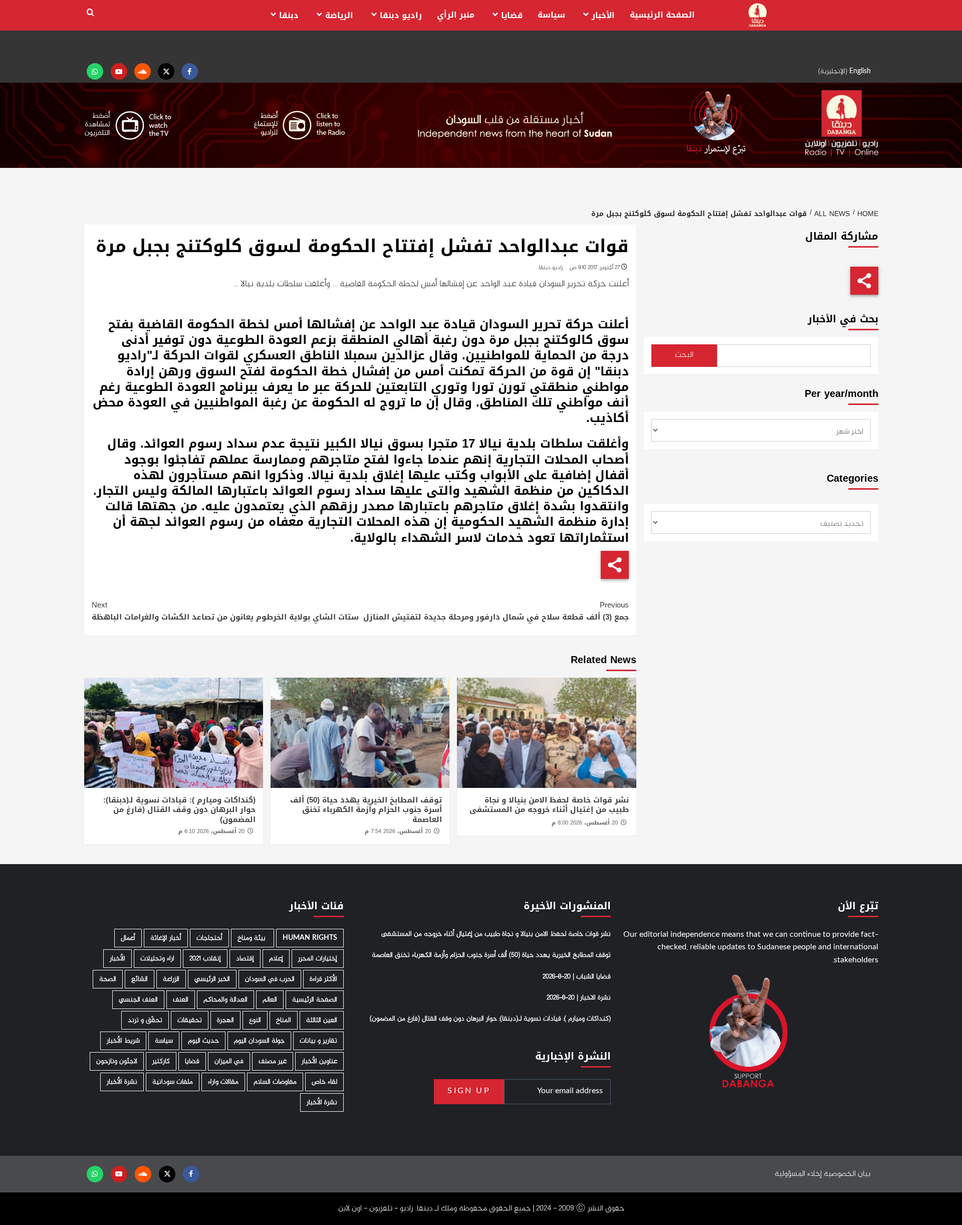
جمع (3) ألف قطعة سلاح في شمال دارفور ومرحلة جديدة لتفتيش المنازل (496, 611)
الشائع (139, 979)
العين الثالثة (321, 1020)
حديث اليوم (203, 1041)
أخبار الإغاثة (165, 938)
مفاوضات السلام (275, 1082)
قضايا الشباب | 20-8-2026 (577, 976)
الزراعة (171, 979)
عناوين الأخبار (319, 1061)
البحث (684, 355)
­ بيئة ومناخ (252, 938)
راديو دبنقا (401, 15)
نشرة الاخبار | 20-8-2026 (579, 997)
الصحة (107, 979)
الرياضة (339, 15)
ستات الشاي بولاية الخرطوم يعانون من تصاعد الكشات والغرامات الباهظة (225, 611)
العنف (180, 999)
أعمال (128, 938)
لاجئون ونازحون (116, 1061)
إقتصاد (245, 958)
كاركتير (161, 1061)
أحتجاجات (209, 938)
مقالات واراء (223, 1082)
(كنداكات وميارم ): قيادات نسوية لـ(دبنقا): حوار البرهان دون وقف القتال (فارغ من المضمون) (179, 810)
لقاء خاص (324, 1082)
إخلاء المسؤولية (798, 1174)
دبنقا (289, 15)
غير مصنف (273, 1061)
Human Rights (310, 938)
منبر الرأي (455, 15)
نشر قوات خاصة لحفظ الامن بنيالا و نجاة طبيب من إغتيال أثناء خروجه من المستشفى (549, 805)
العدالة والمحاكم (225, 999)
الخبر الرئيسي (212, 979)
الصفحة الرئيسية (662, 15)
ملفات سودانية (172, 1082)
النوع (255, 1020)
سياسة (551, 15)
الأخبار (603, 15)
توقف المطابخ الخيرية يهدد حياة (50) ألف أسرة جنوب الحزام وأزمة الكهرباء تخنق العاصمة (366, 810)
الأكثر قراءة (323, 979)
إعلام (276, 958)
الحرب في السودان (270, 979)
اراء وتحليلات (157, 958)
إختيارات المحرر (317, 958)
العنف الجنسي (138, 999)
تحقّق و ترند (145, 1020)
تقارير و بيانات (318, 1041)
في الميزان (229, 1061)
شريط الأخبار (123, 1041)
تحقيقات (189, 1020)
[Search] (90, 13)
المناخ (283, 1020)
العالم (270, 999)
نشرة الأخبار (122, 1082)
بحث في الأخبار (843, 319)
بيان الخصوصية (847, 1174)
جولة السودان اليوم (259, 1041)
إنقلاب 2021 (205, 958)
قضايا (512, 15)
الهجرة (225, 1020)
